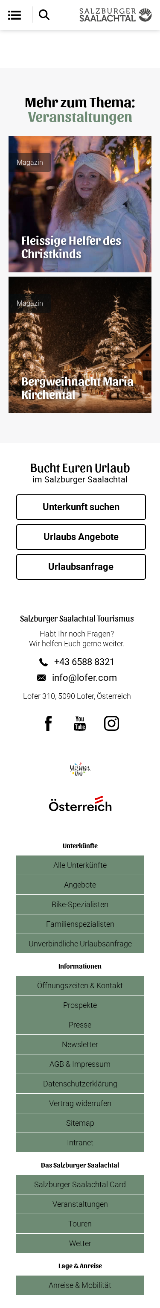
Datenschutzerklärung (80, 1083)
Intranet (80, 1142)
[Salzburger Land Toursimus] (80, 769)
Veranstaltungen (80, 1204)
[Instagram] (111, 723)
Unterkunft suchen (81, 507)
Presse (80, 1024)
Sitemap (80, 1122)
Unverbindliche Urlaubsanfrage (80, 943)
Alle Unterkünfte (80, 865)
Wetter (80, 1243)
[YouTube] (80, 723)
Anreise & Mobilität (80, 1285)
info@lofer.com (84, 678)
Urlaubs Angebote (81, 536)
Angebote (80, 884)
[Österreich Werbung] (80, 803)
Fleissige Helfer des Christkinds (71, 246)
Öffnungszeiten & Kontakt (80, 985)
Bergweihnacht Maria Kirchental (77, 387)
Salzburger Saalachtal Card (80, 1184)
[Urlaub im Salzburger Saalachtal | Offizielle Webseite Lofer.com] (115, 15)
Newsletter (80, 1044)
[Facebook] (48, 723)
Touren (80, 1223)
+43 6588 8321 (84, 662)
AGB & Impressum (80, 1064)
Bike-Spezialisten (80, 904)
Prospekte (80, 1005)
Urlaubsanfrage (80, 566)
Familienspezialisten (80, 924)
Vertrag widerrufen (80, 1103)
